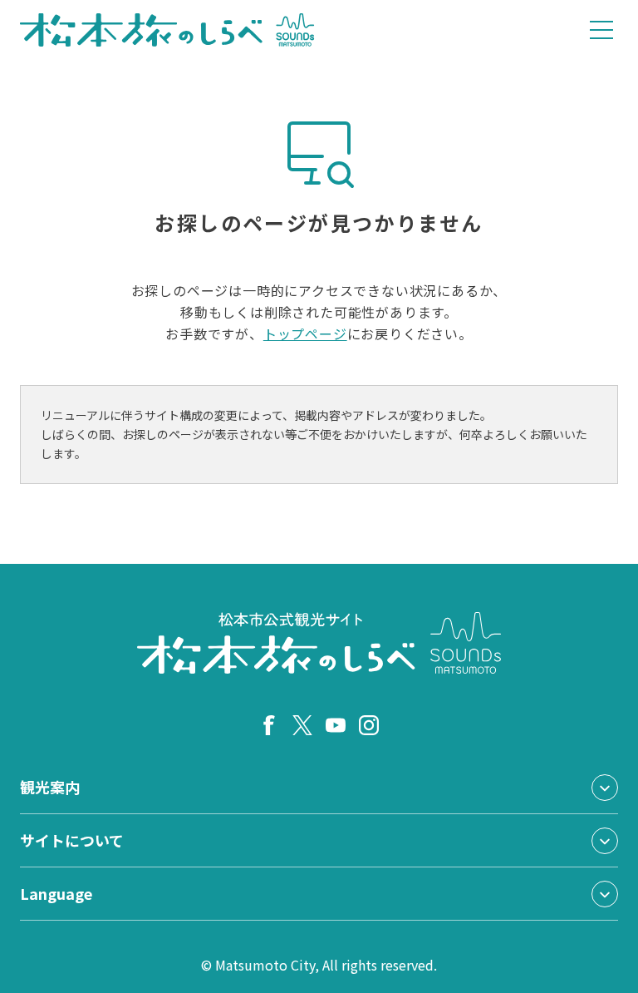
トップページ (305, 333)
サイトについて (72, 840)
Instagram (369, 725)
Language (56, 893)
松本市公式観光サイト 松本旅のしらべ (167, 30)
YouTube (336, 725)
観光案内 (50, 787)
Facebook (269, 725)
